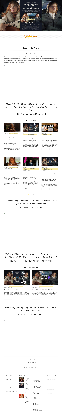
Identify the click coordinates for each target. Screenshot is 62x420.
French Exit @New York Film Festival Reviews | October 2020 (42, 289)
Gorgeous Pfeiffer (8, 134)
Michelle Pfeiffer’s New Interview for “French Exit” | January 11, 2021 (31, 24)
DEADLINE (40, 114)
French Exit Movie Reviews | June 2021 (29, 138)
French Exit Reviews (31, 134)
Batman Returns (36, 380)
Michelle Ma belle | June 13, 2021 (47, 138)
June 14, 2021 (44, 133)
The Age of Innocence (37, 404)
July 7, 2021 (6, 133)
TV (37, 409)
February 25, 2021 (45, 167)
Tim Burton (35, 409)
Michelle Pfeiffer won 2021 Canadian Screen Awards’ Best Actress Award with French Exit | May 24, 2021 (12, 172)
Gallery (34, 386)
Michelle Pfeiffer (31, 168)
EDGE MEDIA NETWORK (40, 261)
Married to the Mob (49, 168)
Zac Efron (40, 410)
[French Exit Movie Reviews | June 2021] (31, 127)
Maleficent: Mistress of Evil (37, 392)
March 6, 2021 (25, 167)
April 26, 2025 (26, 392)
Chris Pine (35, 381)
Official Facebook (33, 362)
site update (35, 403)
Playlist (41, 314)
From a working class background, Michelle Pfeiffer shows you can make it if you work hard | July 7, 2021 (12, 139)
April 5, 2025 (26, 405)
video (39, 409)
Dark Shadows (39, 381)
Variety (40, 207)
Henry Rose (35, 387)
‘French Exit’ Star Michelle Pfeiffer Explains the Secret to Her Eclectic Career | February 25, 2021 (49, 175)
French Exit (29, 19)
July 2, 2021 (25, 133)
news (34, 398)
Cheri (40, 380)
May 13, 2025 (26, 382)
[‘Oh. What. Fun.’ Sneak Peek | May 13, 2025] (21, 379)
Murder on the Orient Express (37, 397)
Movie (32, 19)
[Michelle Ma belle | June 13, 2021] (50, 127)
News (34, 19)
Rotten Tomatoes (34, 367)
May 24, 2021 (6, 167)
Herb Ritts (39, 387)
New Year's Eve (37, 398)
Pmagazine (50, 134)
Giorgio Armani (39, 386)
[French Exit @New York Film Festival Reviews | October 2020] (45, 277)
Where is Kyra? (35, 410)
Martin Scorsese (36, 393)
